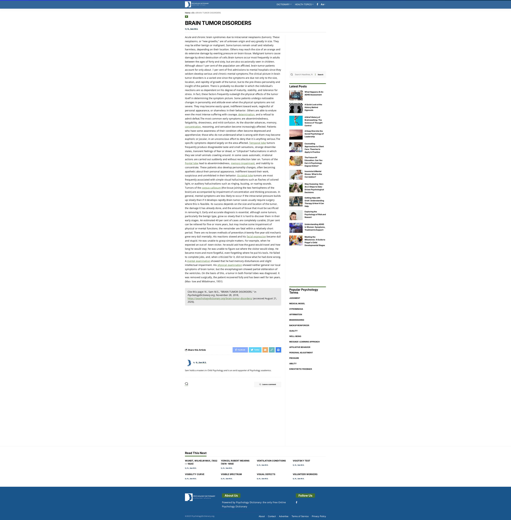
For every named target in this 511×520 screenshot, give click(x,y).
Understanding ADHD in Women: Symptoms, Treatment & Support (315, 227)
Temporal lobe (257, 142)
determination (246, 114)
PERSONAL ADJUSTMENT (301, 352)
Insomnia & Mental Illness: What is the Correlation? (313, 174)
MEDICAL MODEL (297, 303)
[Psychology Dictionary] (197, 4)
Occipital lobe (245, 175)
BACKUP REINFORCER (299, 325)
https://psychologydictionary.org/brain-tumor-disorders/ (220, 298)
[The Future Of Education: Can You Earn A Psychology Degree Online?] (296, 161)
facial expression (256, 236)
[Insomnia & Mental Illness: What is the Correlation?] (296, 175)
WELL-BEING (295, 336)
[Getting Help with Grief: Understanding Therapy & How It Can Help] (296, 201)
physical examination (230, 265)
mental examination (198, 261)
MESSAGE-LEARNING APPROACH (304, 342)
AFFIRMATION (295, 314)
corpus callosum (211, 187)
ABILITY (292, 363)
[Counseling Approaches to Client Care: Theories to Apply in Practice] (296, 147)
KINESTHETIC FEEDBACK (300, 369)
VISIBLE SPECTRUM (231, 474)
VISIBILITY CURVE (194, 474)
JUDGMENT (294, 298)
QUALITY (293, 331)
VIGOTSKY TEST (301, 460)
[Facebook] (317, 4)
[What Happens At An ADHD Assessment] (296, 95)
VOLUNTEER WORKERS (305, 474)
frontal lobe (191, 163)
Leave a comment (269, 384)
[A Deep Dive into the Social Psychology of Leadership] (296, 135)
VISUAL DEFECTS (266, 474)
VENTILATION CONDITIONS (271, 460)
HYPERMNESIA (296, 309)
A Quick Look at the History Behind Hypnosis (313, 107)
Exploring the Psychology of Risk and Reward (315, 214)
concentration (193, 126)
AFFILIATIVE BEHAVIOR (299, 347)
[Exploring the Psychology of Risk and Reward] (296, 215)
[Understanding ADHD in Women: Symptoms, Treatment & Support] (296, 228)
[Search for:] (304, 74)
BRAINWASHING (296, 320)
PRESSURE (294, 358)
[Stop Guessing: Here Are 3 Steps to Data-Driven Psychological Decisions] (296, 187)
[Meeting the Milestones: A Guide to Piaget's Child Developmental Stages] (296, 240)
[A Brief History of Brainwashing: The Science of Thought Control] (296, 121)
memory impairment (243, 163)
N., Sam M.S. (192, 29)
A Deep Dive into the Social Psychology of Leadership (314, 134)
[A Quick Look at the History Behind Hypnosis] (296, 108)
